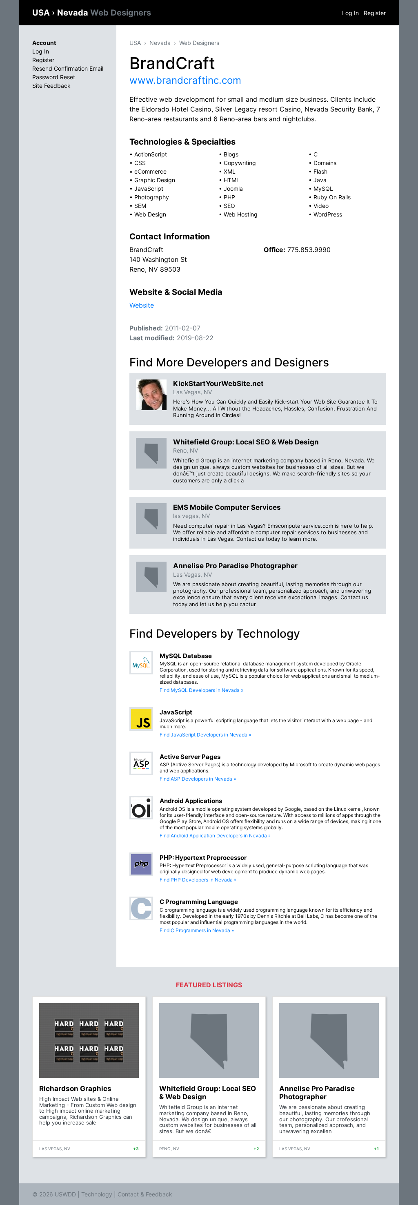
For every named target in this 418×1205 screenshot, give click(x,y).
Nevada (104, 13)
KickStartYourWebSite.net (218, 383)
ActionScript (150, 154)
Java (320, 179)
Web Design (150, 214)
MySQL (323, 188)
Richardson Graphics (75, 1088)
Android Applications (191, 801)
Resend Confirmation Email (67, 68)
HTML (232, 179)
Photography (151, 197)
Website (141, 305)
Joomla (233, 188)
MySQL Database (186, 656)
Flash (320, 171)
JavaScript (148, 188)
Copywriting (240, 162)
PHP (229, 197)
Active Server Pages (190, 757)
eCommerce (150, 171)
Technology (96, 1194)
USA (42, 13)
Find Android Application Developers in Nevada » (215, 835)
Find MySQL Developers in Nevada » (201, 690)
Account (44, 42)
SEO (229, 205)
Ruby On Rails (332, 197)
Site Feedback (51, 85)
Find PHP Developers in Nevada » (198, 880)
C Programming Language (199, 902)
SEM (140, 205)
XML (230, 171)
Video (321, 205)
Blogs (231, 154)
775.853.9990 (309, 249)
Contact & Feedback (145, 1194)
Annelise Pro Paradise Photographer (235, 566)
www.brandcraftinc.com (185, 80)
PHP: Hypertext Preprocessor (203, 857)
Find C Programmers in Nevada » (197, 930)
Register (375, 12)
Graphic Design (154, 179)
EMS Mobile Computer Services (227, 507)
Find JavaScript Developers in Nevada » (205, 735)
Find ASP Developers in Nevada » (198, 779)
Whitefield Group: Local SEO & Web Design (246, 442)
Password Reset (53, 77)
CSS (140, 162)
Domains (325, 162)
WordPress (328, 214)
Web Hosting (241, 214)
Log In (350, 12)
